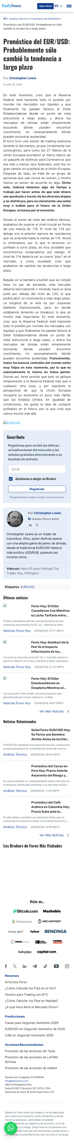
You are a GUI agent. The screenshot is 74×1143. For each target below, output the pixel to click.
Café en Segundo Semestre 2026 (29, 1035)
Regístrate (37, 489)
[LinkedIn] (30, 524)
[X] (15, 966)
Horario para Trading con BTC (26, 994)
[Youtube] (56, 966)
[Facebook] (6, 966)
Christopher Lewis (47, 513)
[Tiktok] (45, 966)
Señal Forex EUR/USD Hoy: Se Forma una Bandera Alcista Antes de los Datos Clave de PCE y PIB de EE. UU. (51, 734)
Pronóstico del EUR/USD (45, 18)
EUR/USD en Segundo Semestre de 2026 (35, 1029)
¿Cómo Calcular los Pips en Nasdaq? (31, 1001)
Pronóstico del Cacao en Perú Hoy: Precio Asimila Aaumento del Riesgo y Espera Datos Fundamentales (49, 771)
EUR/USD (28, 587)
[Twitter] (37, 524)
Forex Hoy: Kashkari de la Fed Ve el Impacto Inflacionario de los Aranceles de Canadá (50, 647)
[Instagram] (67, 966)
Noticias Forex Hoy (17, 631)
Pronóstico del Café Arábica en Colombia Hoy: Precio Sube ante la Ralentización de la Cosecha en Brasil (50, 807)
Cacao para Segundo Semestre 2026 (31, 1023)
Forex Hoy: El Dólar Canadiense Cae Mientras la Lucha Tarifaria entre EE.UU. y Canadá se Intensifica (50, 611)
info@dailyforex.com (16, 1080)
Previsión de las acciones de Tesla (30, 1051)
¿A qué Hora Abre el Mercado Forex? (31, 1007)
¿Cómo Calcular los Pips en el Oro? (30, 988)
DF (5, 19)
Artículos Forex (16, 982)
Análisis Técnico (18, 18)
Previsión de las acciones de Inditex (31, 1068)
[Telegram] (34, 966)
